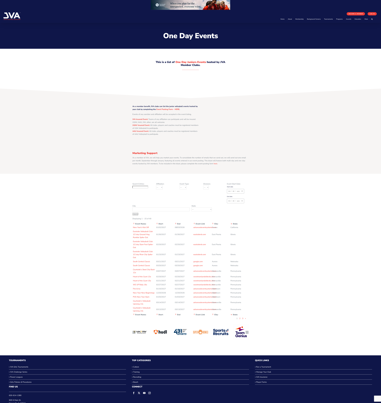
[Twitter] (139, 393)
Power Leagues (16, 377)
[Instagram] (149, 393)
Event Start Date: (234, 184)
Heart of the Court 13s (142, 276)
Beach (135, 382)
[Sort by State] (231, 224)
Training (136, 372)
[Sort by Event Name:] (134, 224)
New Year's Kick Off (141, 227)
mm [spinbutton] (229, 191)
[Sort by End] (176, 224)
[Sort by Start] (157, 224)
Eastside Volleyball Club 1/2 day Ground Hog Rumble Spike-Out (143, 234)
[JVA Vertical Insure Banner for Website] (190, 1)
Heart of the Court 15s (142, 280)
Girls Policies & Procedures (21, 382)
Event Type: (184, 184)
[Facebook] (134, 393)
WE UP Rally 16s (140, 284)
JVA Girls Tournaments (19, 367)
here (215, 163)
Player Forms (261, 382)
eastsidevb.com (199, 234)
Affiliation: (160, 184)
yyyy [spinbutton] (238, 191)
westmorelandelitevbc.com (204, 276)
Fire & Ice (136, 289)
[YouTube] (144, 393)
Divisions (206, 184)
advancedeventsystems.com (204, 227)
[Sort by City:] (213, 224)
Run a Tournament (263, 367)
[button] (372, 19)
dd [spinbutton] (233, 191)
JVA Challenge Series (18, 372)
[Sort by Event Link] (194, 224)
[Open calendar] (242, 191)
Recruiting (137, 377)
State (193, 206)
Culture (136, 367)
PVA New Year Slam (141, 297)
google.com (198, 261)
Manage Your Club (263, 372)
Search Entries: (138, 184)
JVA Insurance (261, 377)
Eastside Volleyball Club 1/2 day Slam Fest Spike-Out (143, 244)
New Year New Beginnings (144, 293)
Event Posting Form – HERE (167, 109)
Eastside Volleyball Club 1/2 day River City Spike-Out (143, 254)
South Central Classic (141, 261)
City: (134, 206)
